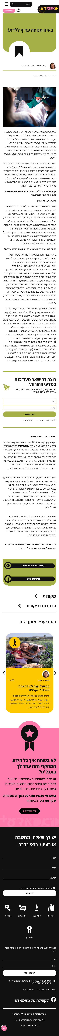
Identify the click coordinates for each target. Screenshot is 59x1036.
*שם (54, 858)
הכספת (8, 915)
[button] (6, 4)
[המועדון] (29, 929)
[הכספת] (8, 907)
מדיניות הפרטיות (32, 888)
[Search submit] (13, 4)
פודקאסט (37, 915)
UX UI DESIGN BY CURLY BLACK (29, 1020)
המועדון (29, 937)
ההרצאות (22, 915)
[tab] (41, 597)
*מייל (54, 868)
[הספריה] (50, 907)
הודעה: (53, 878)
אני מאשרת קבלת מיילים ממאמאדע (38, 420)
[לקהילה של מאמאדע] (53, 999)
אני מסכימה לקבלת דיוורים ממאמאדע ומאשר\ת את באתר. (29, 982)
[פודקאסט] (36, 907)
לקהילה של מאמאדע (32, 1000)
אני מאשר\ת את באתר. (36, 888)
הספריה (51, 915)
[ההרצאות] (22, 907)
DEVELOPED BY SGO (29, 1025)
